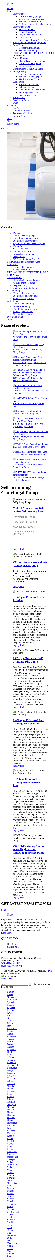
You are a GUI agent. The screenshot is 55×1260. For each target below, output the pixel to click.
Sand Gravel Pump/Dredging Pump (29, 42)
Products (11, 11)
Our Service (18, 108)
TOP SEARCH (17, 973)
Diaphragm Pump (21, 100)
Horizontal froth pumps (29, 48)
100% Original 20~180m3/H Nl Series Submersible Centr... (28, 379)
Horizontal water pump (29, 84)
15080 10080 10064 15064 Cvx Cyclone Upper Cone (28, 425)
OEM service (25, 37)
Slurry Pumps (19, 14)
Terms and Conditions (23, 113)
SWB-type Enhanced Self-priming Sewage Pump (28, 722)
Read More (6, 933)
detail (22, 549)
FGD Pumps (19, 55)
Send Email (6, 978)
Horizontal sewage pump (30, 74)
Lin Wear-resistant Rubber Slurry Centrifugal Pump (28, 465)
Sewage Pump (19, 71)
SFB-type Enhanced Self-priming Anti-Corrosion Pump (28, 782)
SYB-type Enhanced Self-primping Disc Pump (28, 660)
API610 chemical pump (30, 63)
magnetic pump (26, 66)
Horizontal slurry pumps (30, 16)
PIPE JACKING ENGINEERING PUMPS (33, 53)
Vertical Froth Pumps (28, 50)
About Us (11, 105)
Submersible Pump (27, 87)
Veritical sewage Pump (29, 79)
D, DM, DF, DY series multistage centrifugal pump (28, 478)
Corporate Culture (21, 110)
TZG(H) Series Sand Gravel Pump (29, 447)
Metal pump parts (27, 29)
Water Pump (18, 82)
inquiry (16, 549)
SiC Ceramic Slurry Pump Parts (33, 40)
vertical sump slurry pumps (31, 19)
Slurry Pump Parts (21, 27)
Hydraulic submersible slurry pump (35, 24)
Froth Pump (18, 45)
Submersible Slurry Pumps (31, 21)
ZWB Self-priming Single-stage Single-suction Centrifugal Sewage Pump (28, 849)
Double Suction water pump (32, 89)
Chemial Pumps (20, 58)
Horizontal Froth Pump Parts (26, 413)
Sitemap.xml (13, 946)
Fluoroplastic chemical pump (32, 61)
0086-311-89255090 (10, 963)
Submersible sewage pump (31, 76)
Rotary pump (19, 97)
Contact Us (12, 121)
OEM (15, 103)
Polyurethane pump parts (30, 34)
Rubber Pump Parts (28, 32)
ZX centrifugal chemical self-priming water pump (30, 564)
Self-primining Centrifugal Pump (28, 69)
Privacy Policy (19, 116)
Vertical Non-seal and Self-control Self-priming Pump (29, 509)
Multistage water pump (29, 92)
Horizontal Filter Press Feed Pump (29, 454)
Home (10, 8)
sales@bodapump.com (11, 966)
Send (3, 910)
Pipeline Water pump (28, 95)
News (9, 118)
